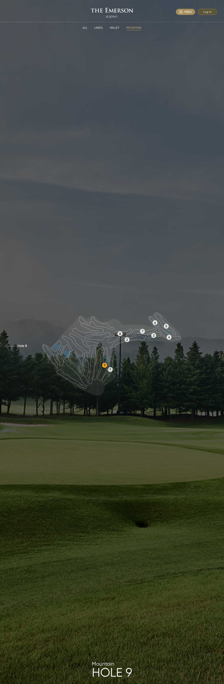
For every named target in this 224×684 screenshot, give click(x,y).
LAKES (98, 27)
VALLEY (114, 27)
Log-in (207, 11)
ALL (85, 27)
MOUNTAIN (133, 27)
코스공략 (218, 661)
